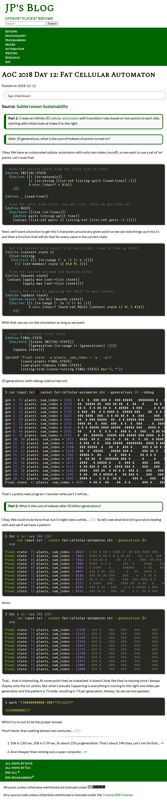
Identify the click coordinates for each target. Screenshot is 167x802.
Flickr (28, 18)
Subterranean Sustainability (42, 106)
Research (12, 57)
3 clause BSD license (118, 795)
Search (52, 23)
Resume (45, 18)
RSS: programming (18, 777)
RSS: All (11, 772)
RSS (7, 62)
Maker (10, 44)
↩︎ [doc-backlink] (162, 743)
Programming (15, 40)
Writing (11, 53)
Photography (15, 36)
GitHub (12, 18)
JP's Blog (29, 8)
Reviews (11, 31)
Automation (14, 49)
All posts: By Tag (18, 768)
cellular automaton (65, 118)
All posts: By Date (19, 763)
